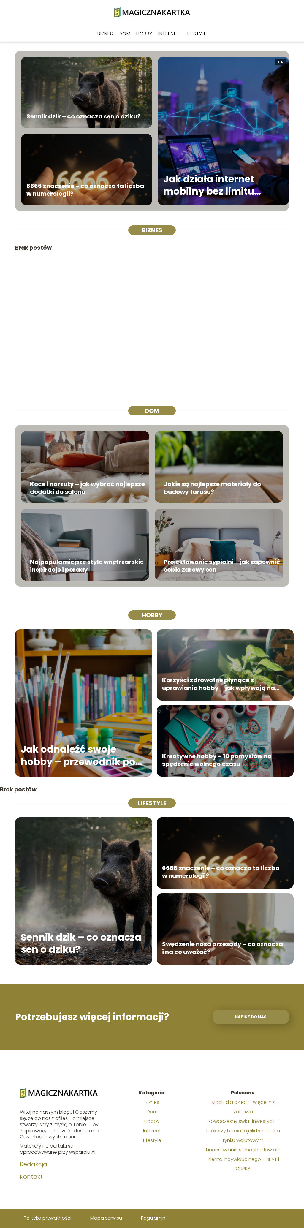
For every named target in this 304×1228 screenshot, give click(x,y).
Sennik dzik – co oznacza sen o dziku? (83, 116)
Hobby (144, 33)
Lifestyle (196, 33)
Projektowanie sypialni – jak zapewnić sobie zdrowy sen (222, 565)
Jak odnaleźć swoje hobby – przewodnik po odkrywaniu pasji (78, 755)
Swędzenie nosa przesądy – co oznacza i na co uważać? (222, 948)
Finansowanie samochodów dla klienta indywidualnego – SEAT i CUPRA (243, 1159)
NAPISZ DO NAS (251, 1017)
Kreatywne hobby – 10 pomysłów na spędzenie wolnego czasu (217, 760)
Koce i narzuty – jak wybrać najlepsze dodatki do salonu (87, 488)
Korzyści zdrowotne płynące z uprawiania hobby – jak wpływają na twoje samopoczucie (218, 684)
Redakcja (33, 1164)
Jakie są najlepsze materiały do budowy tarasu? (212, 488)
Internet (169, 33)
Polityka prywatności (47, 1218)
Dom (124, 33)
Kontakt (31, 1176)
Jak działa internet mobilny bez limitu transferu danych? (209, 185)
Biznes (105, 33)
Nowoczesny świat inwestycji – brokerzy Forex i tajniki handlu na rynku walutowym (243, 1131)
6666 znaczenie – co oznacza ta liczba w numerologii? (85, 189)
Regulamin (153, 1218)
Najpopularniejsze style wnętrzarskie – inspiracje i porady (89, 565)
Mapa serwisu (106, 1218)
